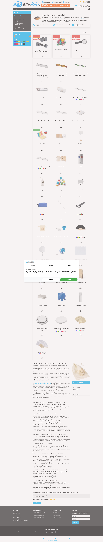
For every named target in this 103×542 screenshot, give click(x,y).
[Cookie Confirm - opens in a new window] (73, 262)
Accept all (69, 279)
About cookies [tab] (51, 265)
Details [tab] (69, 265)
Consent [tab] (33, 265)
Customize (51, 279)
